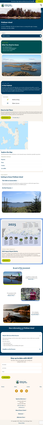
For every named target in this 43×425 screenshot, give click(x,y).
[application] (14, 135)
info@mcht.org (21, 407)
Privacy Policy (21, 423)
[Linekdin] (26, 391)
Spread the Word (34, 314)
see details (13, 49)
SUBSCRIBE (5, 377)
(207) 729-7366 (20, 405)
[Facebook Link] (16, 391)
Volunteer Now (11, 295)
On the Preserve (6, 188)
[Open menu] (41, 5)
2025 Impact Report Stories (10, 251)
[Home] (6, 5)
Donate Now (30, 279)
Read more (5, 260)
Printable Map (16, 117)
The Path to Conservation (9, 180)
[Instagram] (21, 391)
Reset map (25, 122)
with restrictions (12, 48)
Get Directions (5, 117)
